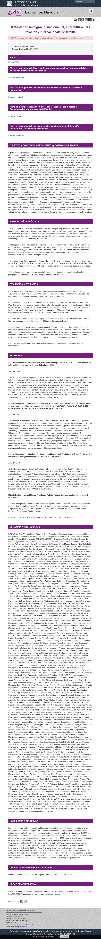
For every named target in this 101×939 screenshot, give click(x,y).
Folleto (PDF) (13, 62)
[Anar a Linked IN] (86, 19)
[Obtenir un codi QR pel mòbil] (93, 19)
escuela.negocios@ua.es (18, 927)
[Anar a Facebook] (79, 19)
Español (80, 1)
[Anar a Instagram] (82, 19)
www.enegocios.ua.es (51, 894)
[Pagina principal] (15, 12)
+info (58, 936)
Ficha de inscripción (16, 77)
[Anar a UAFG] (75, 19)
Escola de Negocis (41, 12)
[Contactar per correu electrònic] (90, 19)
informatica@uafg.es (84, 931)
